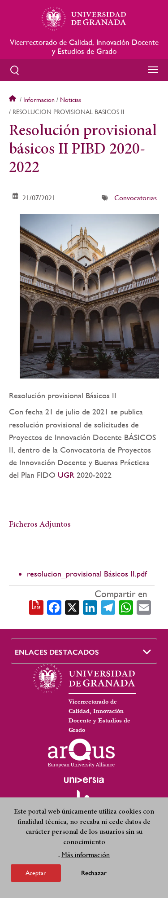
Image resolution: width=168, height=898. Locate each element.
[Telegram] (108, 607)
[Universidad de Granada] (84, 18)
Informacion (39, 99)
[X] (72, 607)
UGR (66, 475)
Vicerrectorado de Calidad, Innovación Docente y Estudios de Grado (84, 47)
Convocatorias (135, 198)
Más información (85, 854)
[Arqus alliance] (81, 753)
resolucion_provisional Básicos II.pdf (87, 573)
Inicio (13, 99)
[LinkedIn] (90, 607)
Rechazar (94, 873)
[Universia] (84, 780)
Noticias (70, 99)
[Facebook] (54, 607)
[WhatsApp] (126, 607)
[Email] (144, 607)
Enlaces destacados (57, 652)
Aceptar (36, 872)
